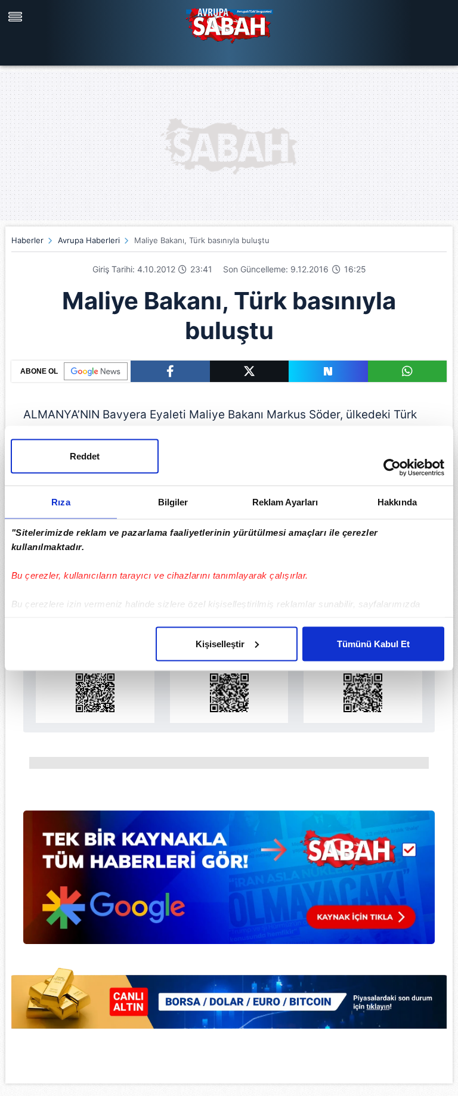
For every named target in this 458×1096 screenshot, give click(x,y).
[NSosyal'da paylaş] (328, 371)
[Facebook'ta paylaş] (170, 371)
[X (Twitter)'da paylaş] (249, 371)
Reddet (85, 456)
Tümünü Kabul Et (373, 643)
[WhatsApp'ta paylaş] (407, 371)
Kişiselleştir (220, 643)
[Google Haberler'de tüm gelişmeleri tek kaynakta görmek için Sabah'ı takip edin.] (229, 883)
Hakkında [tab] (397, 501)
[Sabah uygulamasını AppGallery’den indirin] (363, 678)
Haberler (27, 240)
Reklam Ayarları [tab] (285, 501)
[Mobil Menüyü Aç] (16, 16)
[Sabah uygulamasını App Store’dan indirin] (95, 678)
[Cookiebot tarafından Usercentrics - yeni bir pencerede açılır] (392, 467)
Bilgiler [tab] (173, 501)
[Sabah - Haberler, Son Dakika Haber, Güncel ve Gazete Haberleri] (229, 24)
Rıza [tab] (60, 501)
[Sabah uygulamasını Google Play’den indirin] (229, 678)
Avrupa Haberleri (89, 240)
